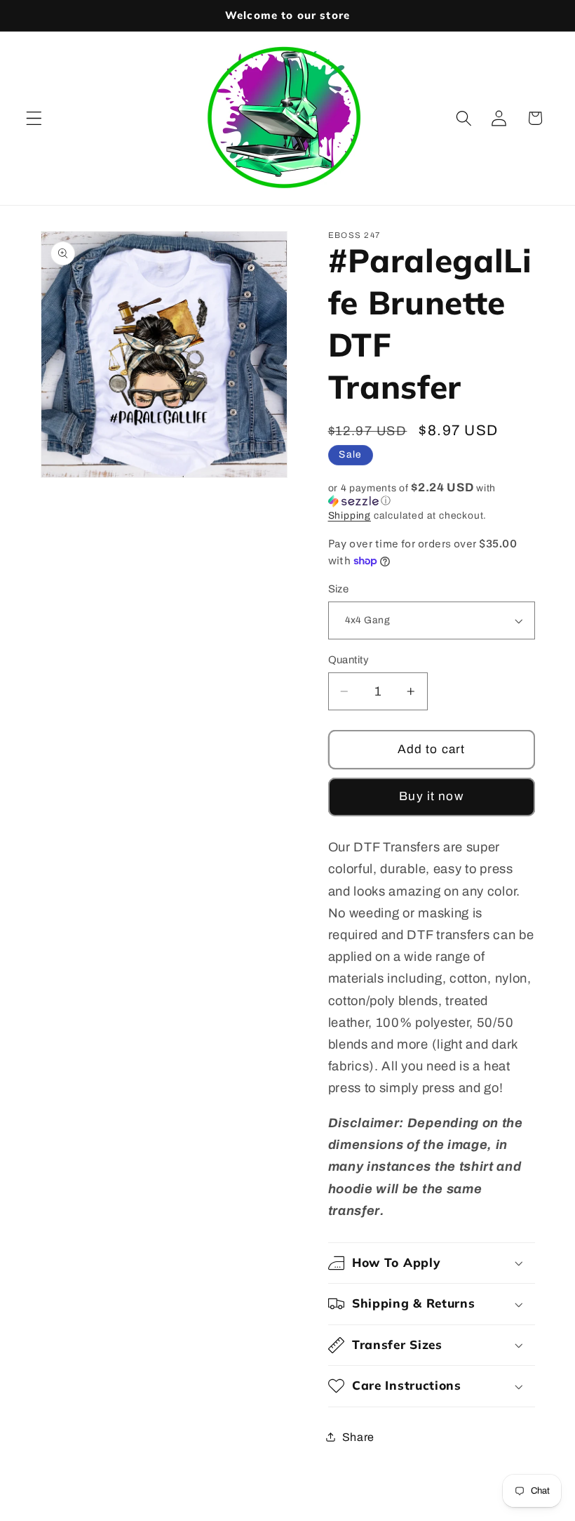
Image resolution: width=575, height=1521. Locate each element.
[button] (34, 118)
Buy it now (431, 796)
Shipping (349, 515)
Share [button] (358, 1437)
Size (338, 589)
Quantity (349, 659)
